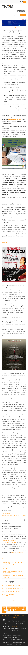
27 (21, 607)
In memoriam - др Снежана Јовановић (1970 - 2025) (13, 576)
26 (18, 607)
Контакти (14, 617)
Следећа (23, 609)
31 (8, 609)
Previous (4, 23)
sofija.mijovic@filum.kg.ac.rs (9, 542)
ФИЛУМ (9, 615)
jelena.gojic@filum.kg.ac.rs (9, 540)
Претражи (23, 14)
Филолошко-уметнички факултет (16, 648)
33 (15, 609)
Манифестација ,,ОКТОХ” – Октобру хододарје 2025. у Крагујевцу (12, 563)
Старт (4, 607)
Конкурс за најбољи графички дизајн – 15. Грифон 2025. (13, 571)
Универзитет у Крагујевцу (19, 615)
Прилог (3, 558)
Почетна (4, 615)
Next (24, 23)
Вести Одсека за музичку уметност (13, 588)
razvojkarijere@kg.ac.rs (14, 119)
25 (15, 607)
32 (12, 609)
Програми (4, 242)
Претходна (10, 607)
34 (18, 609)
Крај (4, 612)
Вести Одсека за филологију (11, 585)
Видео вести (6, 598)
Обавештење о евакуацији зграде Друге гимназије (14, 567)
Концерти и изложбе (8, 601)
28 (24, 607)
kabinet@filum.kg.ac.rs (16, 626)
